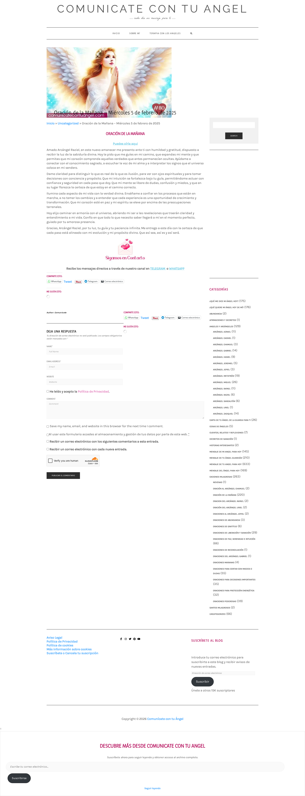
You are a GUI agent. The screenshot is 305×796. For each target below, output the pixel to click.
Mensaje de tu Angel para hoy (226, 464)
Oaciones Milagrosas (221, 477)
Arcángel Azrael (222, 332)
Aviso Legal (54, 637)
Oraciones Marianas (223, 562)
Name (50, 346)
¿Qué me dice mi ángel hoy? (224, 301)
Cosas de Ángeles (219, 426)
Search (233, 136)
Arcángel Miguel (222, 382)
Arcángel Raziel (221, 395)
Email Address (54, 361)
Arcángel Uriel (221, 407)
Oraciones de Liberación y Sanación (232, 533)
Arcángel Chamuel (223, 344)
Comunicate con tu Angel (152, 9)
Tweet (68, 281)
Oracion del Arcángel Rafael (228, 501)
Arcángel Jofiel (221, 369)
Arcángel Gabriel (222, 350)
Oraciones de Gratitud (225, 526)
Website (50, 376)
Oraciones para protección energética (233, 590)
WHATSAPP (176, 268)
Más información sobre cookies (69, 649)
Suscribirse (19, 778)
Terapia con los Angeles (165, 33)
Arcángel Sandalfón (224, 401)
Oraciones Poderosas (224, 601)
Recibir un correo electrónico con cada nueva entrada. (88, 449)
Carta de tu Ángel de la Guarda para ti (230, 420)
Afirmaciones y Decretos (223, 320)
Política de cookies (60, 645)
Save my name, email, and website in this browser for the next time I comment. (106, 426)
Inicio (116, 33)
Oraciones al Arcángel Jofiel (228, 514)
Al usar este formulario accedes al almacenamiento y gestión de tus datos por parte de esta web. (119, 434)
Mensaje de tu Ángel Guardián (226, 458)
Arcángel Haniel (222, 357)
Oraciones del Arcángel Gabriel (230, 556)
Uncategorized (68, 123)
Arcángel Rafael (222, 388)
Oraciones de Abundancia (226, 520)
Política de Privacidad (93, 391)
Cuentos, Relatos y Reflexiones (226, 432)
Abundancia (216, 313)
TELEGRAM (158, 268)
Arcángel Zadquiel (223, 413)
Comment (51, 398)
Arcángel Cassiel (222, 338)
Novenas (217, 482)
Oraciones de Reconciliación (228, 550)
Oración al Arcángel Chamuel (229, 488)
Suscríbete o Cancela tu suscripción (72, 653)
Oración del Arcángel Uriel (227, 507)
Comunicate (61, 312)
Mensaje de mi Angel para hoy (225, 451)
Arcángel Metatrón (223, 376)
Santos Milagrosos (220, 607)
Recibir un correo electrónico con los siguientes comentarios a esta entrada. (104, 441)
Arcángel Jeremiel (223, 363)
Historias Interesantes (222, 445)
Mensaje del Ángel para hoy (225, 470)
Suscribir (202, 681)
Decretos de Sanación (221, 439)
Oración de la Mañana (224, 495)
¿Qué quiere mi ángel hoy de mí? (227, 307)
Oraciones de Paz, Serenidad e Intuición (234, 539)
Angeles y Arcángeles (221, 326)
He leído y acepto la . (79, 391)
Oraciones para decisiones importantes (234, 579)
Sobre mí (134, 33)
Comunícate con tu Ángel (165, 719)
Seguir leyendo (152, 788)
